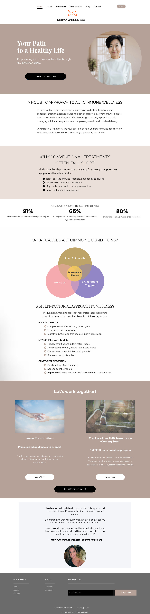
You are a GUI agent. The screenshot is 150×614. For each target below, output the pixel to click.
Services (60, 6)
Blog (88, 6)
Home (39, 6)
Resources (75, 6)
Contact (97, 6)
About (49, 6)
